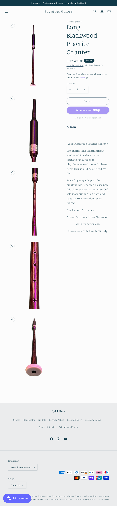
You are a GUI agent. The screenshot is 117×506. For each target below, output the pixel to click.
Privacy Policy (56, 420)
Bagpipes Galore (35, 496)
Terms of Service (47, 427)
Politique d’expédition (85, 499)
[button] (6, 11)
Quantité (71, 83)
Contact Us (29, 420)
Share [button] (73, 126)
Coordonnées (103, 499)
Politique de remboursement (96, 496)
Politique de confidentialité (36, 499)
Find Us (42, 420)
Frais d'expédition (75, 65)
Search (16, 420)
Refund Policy (74, 420)
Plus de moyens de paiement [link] (88, 118)
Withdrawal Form (68, 427)
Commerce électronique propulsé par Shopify (61, 496)
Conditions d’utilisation (62, 499)
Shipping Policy (93, 420)
